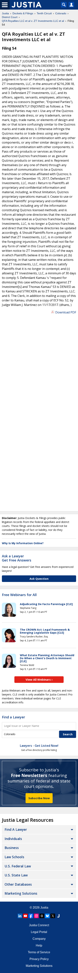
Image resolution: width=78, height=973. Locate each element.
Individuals (13, 838)
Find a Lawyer (13, 717)
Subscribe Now (39, 798)
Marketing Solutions (21, 893)
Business (12, 847)
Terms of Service (39, 952)
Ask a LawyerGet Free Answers (16, 558)
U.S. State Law (16, 875)
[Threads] (42, 916)
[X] (53, 916)
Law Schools (14, 857)
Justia (44, 907)
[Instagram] (36, 916)
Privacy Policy (39, 959)
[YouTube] (25, 916)
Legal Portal (39, 932)
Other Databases (18, 884)
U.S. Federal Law (18, 866)
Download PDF (65, 312)
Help (39, 945)
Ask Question (39, 578)
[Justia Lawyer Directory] (58, 916)
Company (39, 938)
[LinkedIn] (20, 916)
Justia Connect (39, 925)
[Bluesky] (47, 916)
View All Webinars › (39, 679)
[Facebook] (31, 916)
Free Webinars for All (19, 595)
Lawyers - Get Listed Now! (39, 746)
